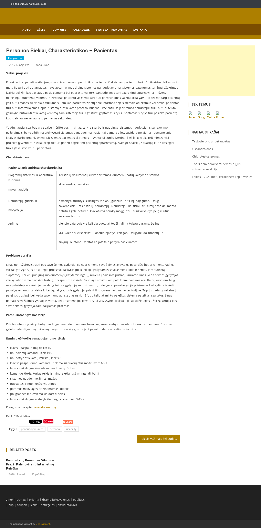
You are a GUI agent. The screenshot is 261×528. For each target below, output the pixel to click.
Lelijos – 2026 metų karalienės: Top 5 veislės (222, 177)
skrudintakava (67, 505)
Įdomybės (58, 30)
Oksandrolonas (202, 149)
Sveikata (140, 30)
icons (34, 505)
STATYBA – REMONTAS (111, 30)
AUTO (26, 30)
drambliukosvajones (56, 500)
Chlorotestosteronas (206, 156)
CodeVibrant (43, 524)
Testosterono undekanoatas (211, 141)
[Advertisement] (221, 70)
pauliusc (79, 500)
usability (71, 429)
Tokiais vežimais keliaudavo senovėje (160, 439)
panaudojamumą (44, 407)
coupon (22, 505)
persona (55, 429)
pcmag (21, 500)
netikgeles (48, 505)
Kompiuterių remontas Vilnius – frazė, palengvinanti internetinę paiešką (30, 464)
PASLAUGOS (81, 30)
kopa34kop (42, 65)
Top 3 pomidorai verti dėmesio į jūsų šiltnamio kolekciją (217, 166)
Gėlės (41, 30)
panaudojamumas (32, 429)
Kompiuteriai (15, 58)
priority (34, 500)
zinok (9, 500)
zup (11, 505)
